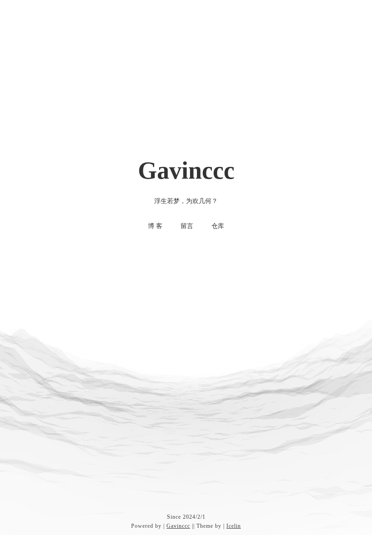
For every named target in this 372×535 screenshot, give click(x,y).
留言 (187, 226)
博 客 (155, 226)
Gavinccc (178, 526)
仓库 (217, 226)
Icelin (233, 526)
